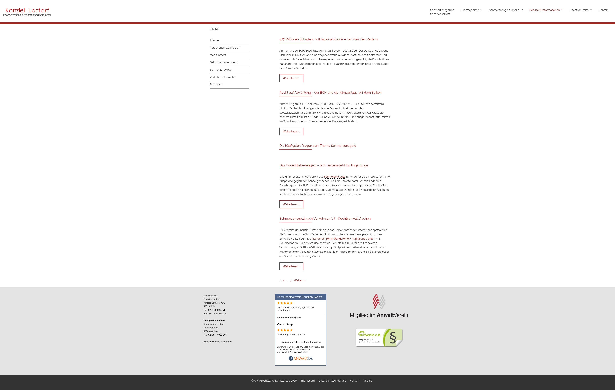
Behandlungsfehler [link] (337, 238)
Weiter (300, 280)
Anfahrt (367, 380)
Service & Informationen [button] (545, 10)
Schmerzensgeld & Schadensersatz (442, 12)
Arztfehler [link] (318, 238)
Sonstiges (216, 84)
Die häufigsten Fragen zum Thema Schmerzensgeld (317, 146)
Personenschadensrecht (225, 47)
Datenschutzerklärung (332, 380)
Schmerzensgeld (220, 69)
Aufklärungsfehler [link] (363, 238)
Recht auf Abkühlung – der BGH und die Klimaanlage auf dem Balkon (330, 92)
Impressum (308, 380)
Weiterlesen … (291, 78)
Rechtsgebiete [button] (470, 10)
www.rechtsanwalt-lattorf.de (272, 380)
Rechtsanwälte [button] (579, 10)
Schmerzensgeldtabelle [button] (504, 10)
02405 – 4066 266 (217, 334)
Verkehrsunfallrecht (222, 77)
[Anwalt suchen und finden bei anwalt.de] (301, 360)
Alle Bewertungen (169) (289, 317)
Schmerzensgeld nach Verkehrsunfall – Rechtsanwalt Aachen (325, 218)
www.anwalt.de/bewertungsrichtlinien (293, 352)
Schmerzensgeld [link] (334, 176)
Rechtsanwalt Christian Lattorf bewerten (300, 342)
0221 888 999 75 (217, 310)
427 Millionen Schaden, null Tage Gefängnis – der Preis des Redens (328, 39)
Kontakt (604, 10)
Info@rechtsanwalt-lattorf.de (217, 341)
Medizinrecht (218, 55)
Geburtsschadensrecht (224, 62)
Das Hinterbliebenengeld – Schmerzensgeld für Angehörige (323, 165)
